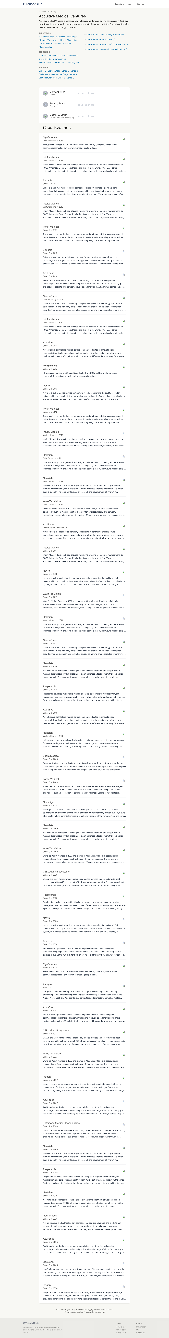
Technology (71, 36)
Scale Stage (44, 74)
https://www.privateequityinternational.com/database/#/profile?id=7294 (108, 49)
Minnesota (73, 55)
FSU (49, 59)
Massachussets (45, 62)
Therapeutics (53, 40)
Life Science (44, 43)
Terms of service (122, 1327)
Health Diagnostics (68, 40)
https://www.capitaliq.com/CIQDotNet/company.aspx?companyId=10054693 (108, 44)
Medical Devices (57, 36)
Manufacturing (45, 47)
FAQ (137, 1330)
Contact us (140, 1333)
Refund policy (121, 1333)
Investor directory (48, 11)
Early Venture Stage (48, 77)
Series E (61, 77)
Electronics (56, 43)
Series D (65, 71)
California (63, 55)
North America (51, 55)
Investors (119, 4)
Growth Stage (54, 71)
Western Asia (59, 62)
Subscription (141, 1327)
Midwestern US (59, 59)
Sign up (140, 4)
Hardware (67, 43)
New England (73, 62)
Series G (70, 77)
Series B (74, 71)
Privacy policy (121, 1330)
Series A (73, 74)
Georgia (42, 59)
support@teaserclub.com (95, 1312)
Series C (42, 71)
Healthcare (44, 36)
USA (41, 55)
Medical (42, 40)
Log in (130, 4)
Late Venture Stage (59, 74)
